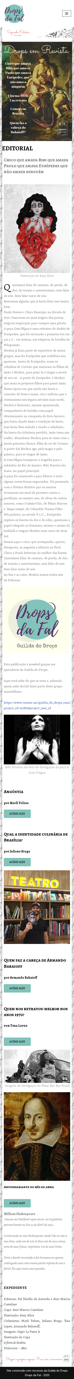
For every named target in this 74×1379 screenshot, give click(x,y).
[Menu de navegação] (66, 13)
